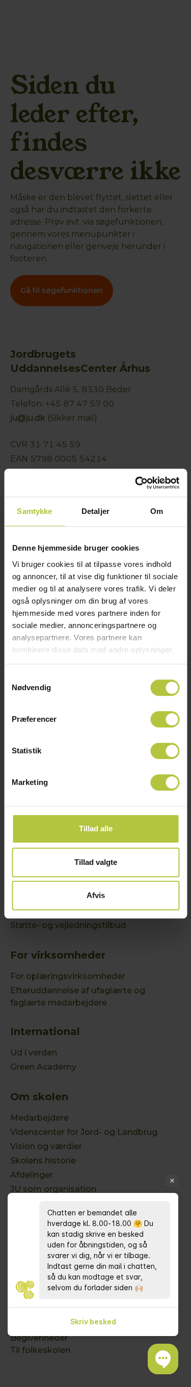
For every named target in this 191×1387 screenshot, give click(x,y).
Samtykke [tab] (34, 511)
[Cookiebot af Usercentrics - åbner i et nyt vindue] (136, 482)
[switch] (164, 719)
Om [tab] (156, 511)
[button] (163, 1359)
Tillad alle (96, 828)
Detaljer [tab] (95, 511)
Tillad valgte (95, 862)
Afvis (96, 895)
